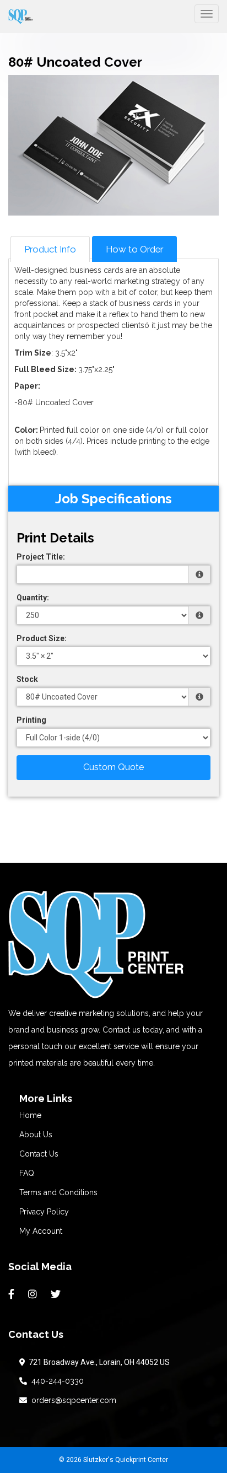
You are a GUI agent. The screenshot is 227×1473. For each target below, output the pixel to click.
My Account (40, 1231)
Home (30, 1115)
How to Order (134, 249)
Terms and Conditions (58, 1192)
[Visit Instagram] (34, 1294)
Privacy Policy (44, 1211)
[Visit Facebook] (12, 1294)
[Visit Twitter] (57, 1294)
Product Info (50, 249)
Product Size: (42, 638)
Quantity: (33, 597)
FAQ (26, 1173)
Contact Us (38, 1153)
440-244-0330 (55, 1381)
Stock (27, 679)
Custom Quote (113, 767)
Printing (31, 720)
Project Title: (41, 556)
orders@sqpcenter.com (71, 1400)
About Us (35, 1134)
